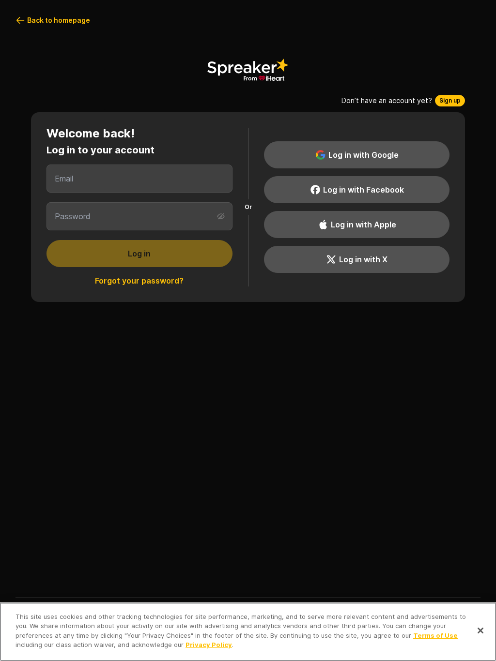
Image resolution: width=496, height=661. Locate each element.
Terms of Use (435, 635)
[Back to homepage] (248, 69)
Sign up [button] (450, 100)
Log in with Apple (363, 224)
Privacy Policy (209, 644)
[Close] (480, 630)
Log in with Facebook (363, 190)
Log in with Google (363, 155)
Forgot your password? (139, 280)
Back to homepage (58, 20)
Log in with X (363, 259)
